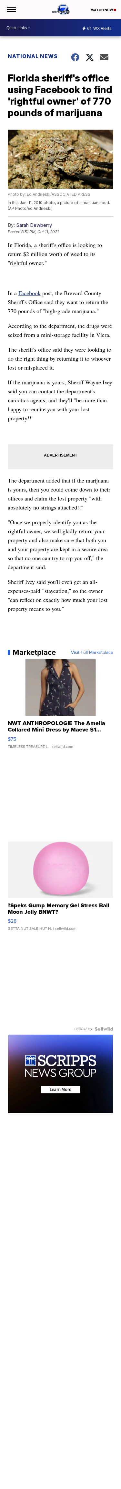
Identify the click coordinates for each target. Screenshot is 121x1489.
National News (33, 56)
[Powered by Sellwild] (104, 1029)
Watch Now (102, 10)
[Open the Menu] (11, 10)
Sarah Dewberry (34, 225)
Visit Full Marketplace (92, 652)
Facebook (29, 293)
